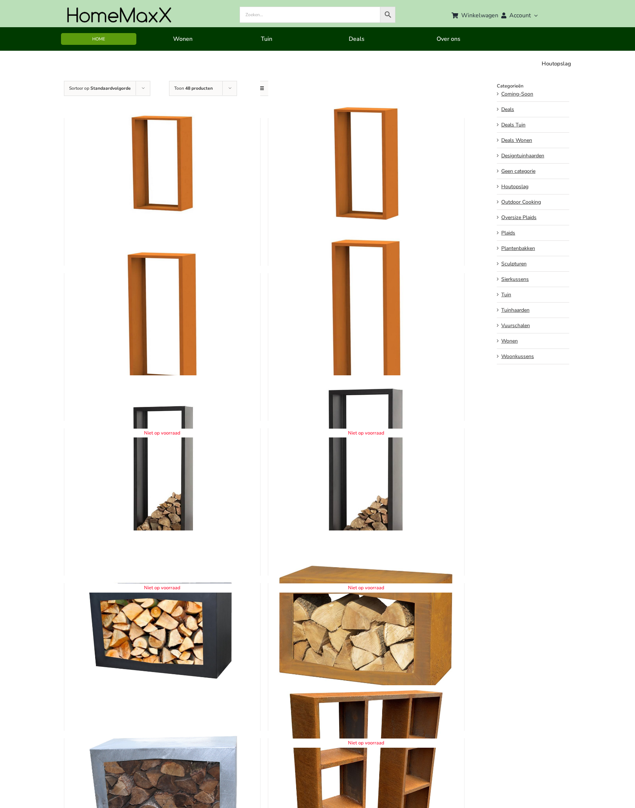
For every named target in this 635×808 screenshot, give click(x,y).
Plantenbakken (518, 248)
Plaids (508, 232)
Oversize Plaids (519, 217)
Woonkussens (517, 356)
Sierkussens (515, 279)
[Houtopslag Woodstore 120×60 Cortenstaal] (162, 318)
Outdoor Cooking (521, 202)
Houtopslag (514, 186)
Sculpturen (514, 263)
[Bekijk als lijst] (261, 88)
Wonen (509, 340)
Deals (507, 109)
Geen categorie (518, 171)
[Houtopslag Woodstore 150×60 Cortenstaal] (366, 318)
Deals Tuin (513, 124)
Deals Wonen (516, 140)
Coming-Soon (517, 93)
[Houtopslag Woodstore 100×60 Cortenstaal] (366, 163)
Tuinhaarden (515, 310)
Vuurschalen (515, 325)
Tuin (506, 294)
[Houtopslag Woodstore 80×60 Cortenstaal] (162, 163)
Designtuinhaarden (522, 155)
